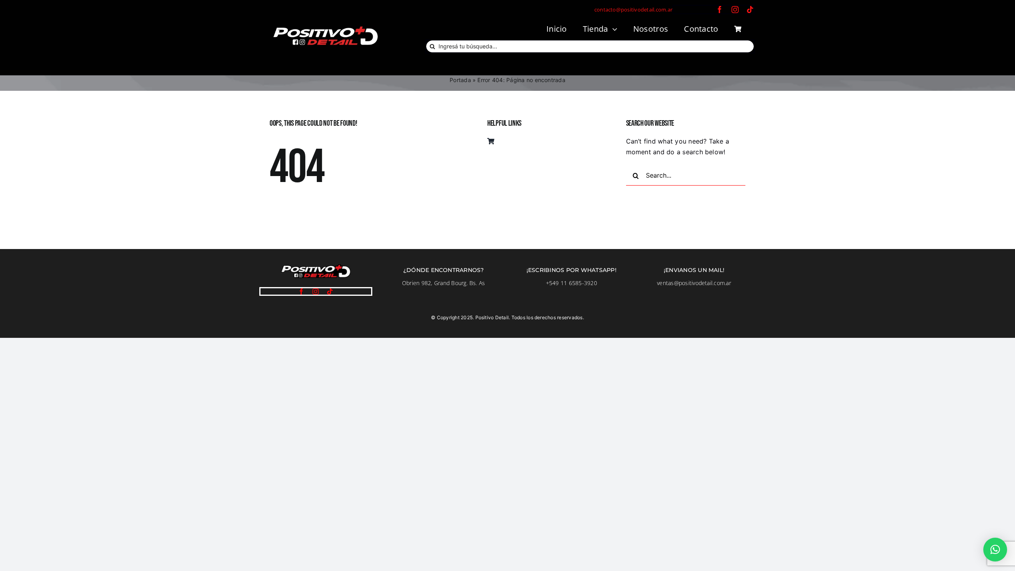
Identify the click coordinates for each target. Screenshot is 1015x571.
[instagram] (735, 9)
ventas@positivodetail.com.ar (694, 283)
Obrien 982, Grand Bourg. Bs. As (443, 283)
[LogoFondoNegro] (325, 27)
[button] (995, 549)
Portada (460, 80)
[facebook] (719, 9)
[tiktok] (750, 9)
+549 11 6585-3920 (571, 283)
